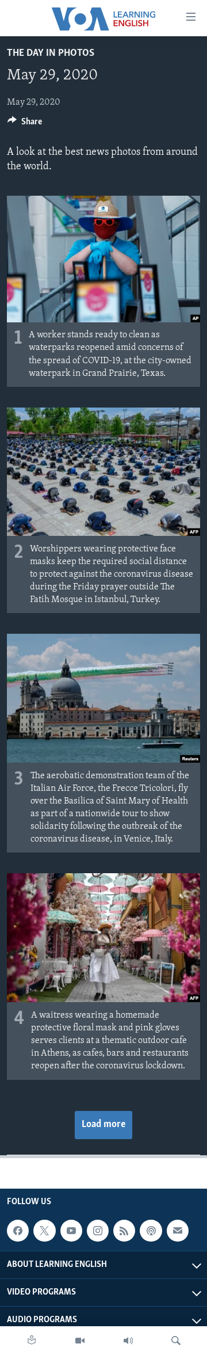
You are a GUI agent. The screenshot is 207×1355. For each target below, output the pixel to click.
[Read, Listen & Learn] (31, 1340)
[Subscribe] (178, 1231)
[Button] (24, 124)
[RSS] (124, 1231)
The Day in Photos (50, 53)
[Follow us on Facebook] (18, 1231)
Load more (103, 1125)
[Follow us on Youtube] (71, 1231)
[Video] (80, 1340)
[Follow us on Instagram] (98, 1231)
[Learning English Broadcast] (128, 1340)
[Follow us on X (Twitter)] (44, 1231)
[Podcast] (151, 1231)
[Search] (176, 1340)
